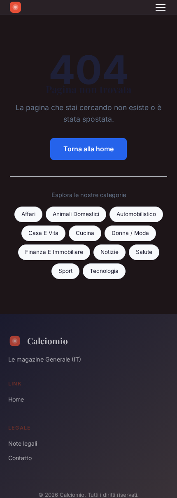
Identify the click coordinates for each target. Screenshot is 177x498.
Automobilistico (136, 214)
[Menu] (160, 7)
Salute (144, 252)
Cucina (85, 233)
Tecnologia (104, 271)
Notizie (109, 252)
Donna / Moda (130, 233)
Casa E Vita (43, 233)
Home (16, 399)
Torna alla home (88, 149)
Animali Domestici (76, 214)
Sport (65, 271)
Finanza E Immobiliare (54, 252)
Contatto (20, 457)
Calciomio (47, 340)
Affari (28, 214)
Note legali (22, 443)
